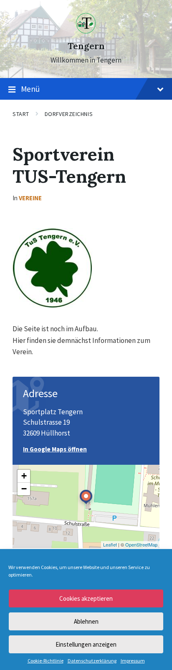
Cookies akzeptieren (86, 598)
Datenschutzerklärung (92, 661)
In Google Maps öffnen (55, 449)
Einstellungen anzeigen (86, 644)
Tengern (86, 46)
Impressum (133, 661)
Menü (30, 89)
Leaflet (110, 544)
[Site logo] (86, 31)
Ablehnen (86, 621)
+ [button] (24, 476)
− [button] (24, 489)
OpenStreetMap (141, 544)
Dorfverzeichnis (69, 114)
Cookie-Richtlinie (45, 661)
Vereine (30, 198)
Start (21, 114)
